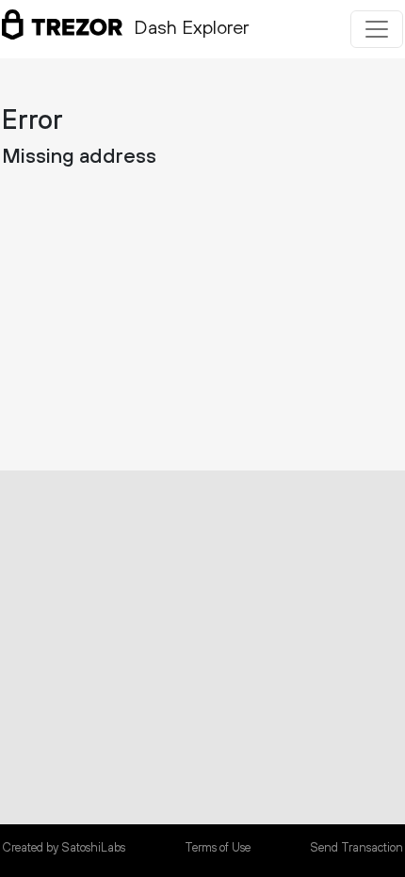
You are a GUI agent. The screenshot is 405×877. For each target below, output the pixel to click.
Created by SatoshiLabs (63, 847)
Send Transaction (356, 847)
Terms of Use (218, 847)
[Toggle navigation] (376, 29)
